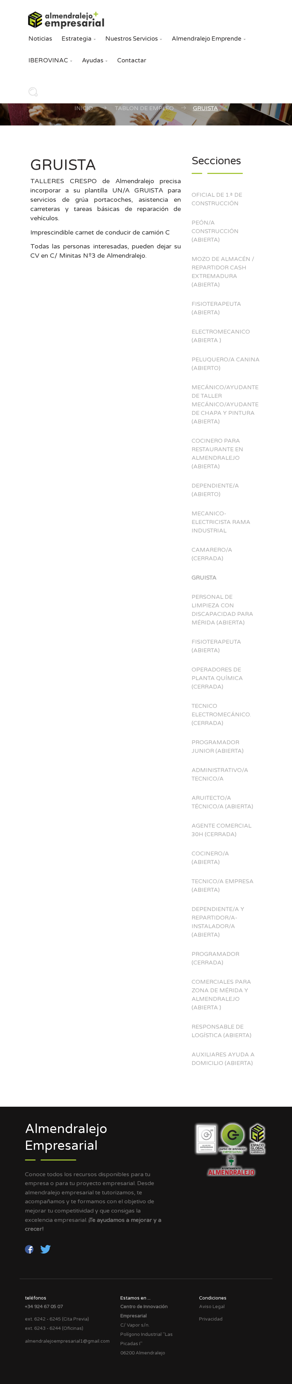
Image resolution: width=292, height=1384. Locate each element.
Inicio (83, 108)
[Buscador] (31, 94)
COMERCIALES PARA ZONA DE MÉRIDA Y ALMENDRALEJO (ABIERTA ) (221, 994)
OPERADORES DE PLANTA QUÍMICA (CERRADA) (217, 678)
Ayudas (95, 60)
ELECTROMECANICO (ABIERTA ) (221, 336)
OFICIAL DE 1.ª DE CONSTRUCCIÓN (217, 199)
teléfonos (35, 1298)
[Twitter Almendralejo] (45, 1248)
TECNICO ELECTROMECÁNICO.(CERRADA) (221, 715)
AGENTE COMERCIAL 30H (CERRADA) (221, 830)
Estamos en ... (135, 1298)
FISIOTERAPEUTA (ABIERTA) (216, 308)
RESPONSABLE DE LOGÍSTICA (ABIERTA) (221, 1031)
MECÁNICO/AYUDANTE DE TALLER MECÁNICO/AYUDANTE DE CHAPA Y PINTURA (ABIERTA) (225, 404)
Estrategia (79, 38)
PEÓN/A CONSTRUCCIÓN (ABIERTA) (215, 231)
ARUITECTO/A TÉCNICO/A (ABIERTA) (222, 802)
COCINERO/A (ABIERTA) (210, 858)
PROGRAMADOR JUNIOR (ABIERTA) (218, 747)
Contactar (131, 60)
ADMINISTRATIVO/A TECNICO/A (220, 774)
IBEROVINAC (50, 60)
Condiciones (212, 1298)
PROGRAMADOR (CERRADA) (215, 958)
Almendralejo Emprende (209, 38)
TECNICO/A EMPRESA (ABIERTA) (223, 886)
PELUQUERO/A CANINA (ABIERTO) (226, 364)
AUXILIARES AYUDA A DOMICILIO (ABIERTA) (223, 1059)
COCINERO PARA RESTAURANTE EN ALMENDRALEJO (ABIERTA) (217, 453)
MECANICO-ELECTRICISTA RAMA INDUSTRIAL (221, 522)
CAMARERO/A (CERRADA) (212, 554)
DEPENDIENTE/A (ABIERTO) (215, 490)
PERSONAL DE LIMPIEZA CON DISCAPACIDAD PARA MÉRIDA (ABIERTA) (222, 609)
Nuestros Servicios (133, 38)
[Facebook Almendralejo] (30, 1248)
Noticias (40, 38)
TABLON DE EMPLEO (144, 108)
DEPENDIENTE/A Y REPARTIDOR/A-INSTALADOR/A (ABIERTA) (218, 922)
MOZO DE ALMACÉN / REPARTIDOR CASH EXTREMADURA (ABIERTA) (223, 272)
